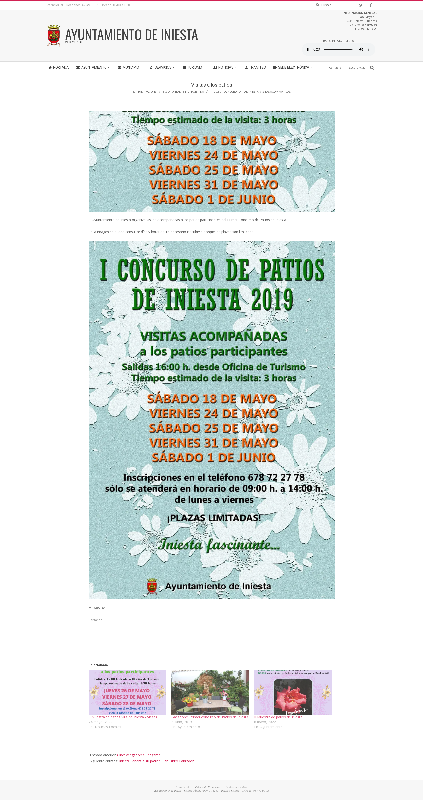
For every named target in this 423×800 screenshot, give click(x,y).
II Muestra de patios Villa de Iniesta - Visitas (123, 717)
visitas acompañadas (275, 91)
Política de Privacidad (207, 786)
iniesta (253, 91)
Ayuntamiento (179, 91)
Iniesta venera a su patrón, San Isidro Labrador (156, 761)
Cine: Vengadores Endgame (139, 755)
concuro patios (235, 91)
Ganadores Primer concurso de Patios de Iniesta (209, 717)
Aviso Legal (183, 786)
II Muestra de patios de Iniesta (278, 717)
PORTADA (197, 91)
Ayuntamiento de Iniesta (131, 34)
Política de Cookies (236, 786)
